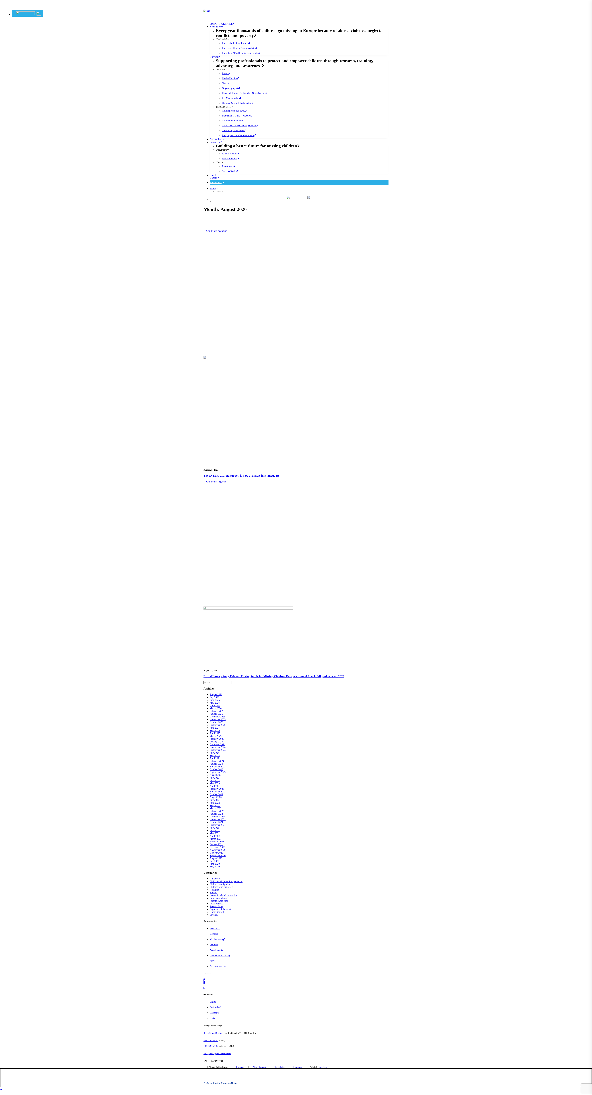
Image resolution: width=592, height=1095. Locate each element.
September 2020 (218, 855)
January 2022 (216, 813)
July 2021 (214, 827)
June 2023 (215, 780)
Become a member (218, 966)
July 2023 (214, 777)
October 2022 (216, 794)
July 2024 (214, 752)
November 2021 (218, 819)
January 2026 (216, 714)
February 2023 (217, 788)
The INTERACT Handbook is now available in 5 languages (241, 475)
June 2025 (215, 727)
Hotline (213, 892)
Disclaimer (240, 1067)
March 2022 (216, 808)
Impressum (297, 1067)
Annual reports (216, 950)
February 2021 (217, 841)
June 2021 (215, 830)
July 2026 (214, 697)
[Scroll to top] (3, 1089)
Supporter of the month (221, 909)
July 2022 (214, 800)
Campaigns (214, 1013)
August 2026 (216, 694)
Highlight (214, 889)
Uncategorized (217, 912)
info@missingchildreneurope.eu (217, 1053)
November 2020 (218, 850)
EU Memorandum (231, 98)
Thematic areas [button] (223, 107)
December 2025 (217, 716)
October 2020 (216, 852)
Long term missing (219, 898)
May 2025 (215, 730)
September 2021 (218, 825)
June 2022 (215, 802)
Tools (224, 83)
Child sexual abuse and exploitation (239, 125)
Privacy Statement (259, 1067)
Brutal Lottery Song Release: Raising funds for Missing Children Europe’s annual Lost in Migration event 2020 (274, 676)
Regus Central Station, (214, 1033)
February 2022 (217, 811)
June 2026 (215, 700)
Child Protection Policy (220, 955)
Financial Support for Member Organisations (243, 93)
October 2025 (216, 722)
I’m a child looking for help (235, 43)
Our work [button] (214, 57)
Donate (213, 178)
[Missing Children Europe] (296, 14)
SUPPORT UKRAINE (221, 24)
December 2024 (217, 744)
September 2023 (218, 772)
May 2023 (215, 783)
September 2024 (218, 750)
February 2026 (217, 711)
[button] (28, 13)
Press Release (216, 903)
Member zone (216, 939)
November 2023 (218, 766)
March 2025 (216, 736)
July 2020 (214, 861)
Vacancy (214, 914)
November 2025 (218, 719)
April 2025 (215, 733)
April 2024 (215, 758)
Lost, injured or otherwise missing (238, 135)
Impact (225, 73)
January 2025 (216, 741)
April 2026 (215, 705)
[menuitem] (27, 13)
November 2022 (218, 791)
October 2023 (216, 769)
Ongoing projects (230, 88)
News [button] (219, 162)
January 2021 (216, 844)
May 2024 (215, 755)
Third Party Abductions (233, 130)
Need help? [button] (215, 26)
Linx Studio (323, 1067)
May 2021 (215, 833)
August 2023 (216, 775)
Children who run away (233, 110)
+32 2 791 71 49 (211, 1046)
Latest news (228, 166)
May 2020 (215, 866)
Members (214, 934)
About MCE (215, 928)
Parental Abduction (219, 901)
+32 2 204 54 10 (211, 1040)
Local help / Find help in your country (240, 53)
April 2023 (215, 786)
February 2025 (217, 739)
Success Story (216, 906)
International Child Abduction (236, 115)
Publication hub (229, 158)
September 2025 (218, 725)
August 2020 (216, 858)
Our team (214, 944)
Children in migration (232, 120)
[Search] (218, 682)
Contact (213, 1018)
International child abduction (223, 895)
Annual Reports (229, 153)
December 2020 (217, 847)
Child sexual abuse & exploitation (226, 881)
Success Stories (229, 171)
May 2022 (215, 805)
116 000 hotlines (230, 78)
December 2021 (217, 816)
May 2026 (215, 702)
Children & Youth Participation (237, 103)
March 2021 (216, 838)
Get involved (216, 139)
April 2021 (215, 836)
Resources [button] (215, 142)
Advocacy (215, 878)
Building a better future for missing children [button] (256, 145)
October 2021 (216, 822)
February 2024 (217, 761)
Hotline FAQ (216, 182)
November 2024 (218, 747)
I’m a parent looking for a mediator (239, 48)
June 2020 (215, 863)
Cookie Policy (279, 1067)
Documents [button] (221, 149)
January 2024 (216, 764)
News (212, 961)
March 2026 (216, 708)
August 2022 (216, 797)
